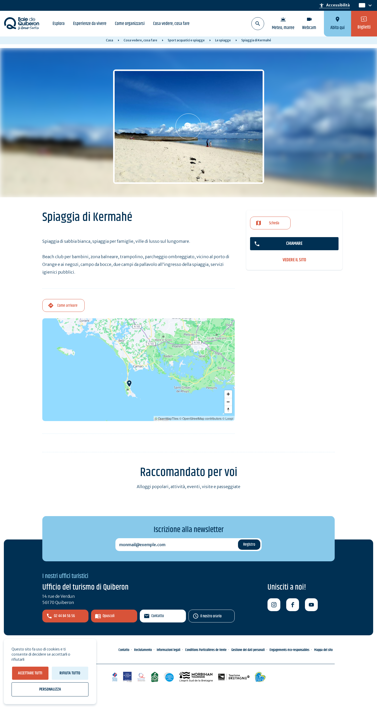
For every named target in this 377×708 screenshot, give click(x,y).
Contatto (157, 616)
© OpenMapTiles (166, 418)
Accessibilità (334, 5)
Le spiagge (223, 40)
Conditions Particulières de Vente (205, 650)
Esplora (59, 23)
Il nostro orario (211, 616)
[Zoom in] (228, 394)
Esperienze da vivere (89, 23)
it (360, 5)
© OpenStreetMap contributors (200, 418)
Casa (109, 40)
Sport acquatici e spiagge (186, 40)
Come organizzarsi (130, 23)
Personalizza (50, 689)
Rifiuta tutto (69, 673)
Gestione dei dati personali (248, 650)
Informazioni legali (168, 650)
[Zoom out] (228, 402)
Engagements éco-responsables (289, 650)
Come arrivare (67, 305)
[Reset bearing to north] (228, 409)
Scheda (274, 223)
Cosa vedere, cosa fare (171, 23)
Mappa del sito (323, 650)
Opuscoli (108, 616)
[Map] (138, 369)
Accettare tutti (30, 673)
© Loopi (227, 418)
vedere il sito (294, 260)
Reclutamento (143, 650)
